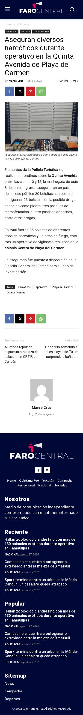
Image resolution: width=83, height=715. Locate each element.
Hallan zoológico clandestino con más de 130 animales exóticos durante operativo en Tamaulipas (40, 543)
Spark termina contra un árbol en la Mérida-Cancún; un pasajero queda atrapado (41, 582)
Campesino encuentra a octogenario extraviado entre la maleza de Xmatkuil (37, 564)
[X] (19, 91)
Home (8, 24)
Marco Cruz (16, 80)
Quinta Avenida (16, 292)
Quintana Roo (41, 31)
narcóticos (24, 287)
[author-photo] (41, 401)
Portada (25, 31)
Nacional (12, 554)
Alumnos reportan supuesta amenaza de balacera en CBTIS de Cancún (22, 354)
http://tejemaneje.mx (41, 414)
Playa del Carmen (63, 287)
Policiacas (23, 24)
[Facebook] (9, 91)
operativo (41, 287)
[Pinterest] (30, 91)
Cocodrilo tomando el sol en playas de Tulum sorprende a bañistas (61, 352)
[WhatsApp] (41, 91)
